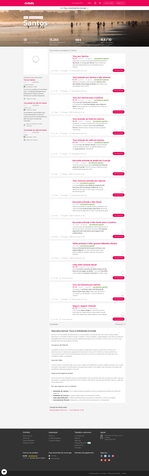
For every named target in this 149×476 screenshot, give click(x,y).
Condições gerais (94, 473)
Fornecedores (79, 436)
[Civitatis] (29, 3)
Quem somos (27, 436)
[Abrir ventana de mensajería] (4, 472)
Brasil (25, 17)
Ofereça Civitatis (28, 443)
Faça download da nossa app (60, 453)
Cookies (123, 473)
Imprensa (26, 438)
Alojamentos (78, 445)
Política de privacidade (113, 473)
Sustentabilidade (28, 440)
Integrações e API (80, 443)
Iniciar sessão (108, 3)
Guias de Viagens (54, 440)
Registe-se (120, 3)
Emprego (77, 447)
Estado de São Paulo (36, 17)
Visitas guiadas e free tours (58, 410)
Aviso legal (103, 473)
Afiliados (77, 438)
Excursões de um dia (77, 410)
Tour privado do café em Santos (35, 103)
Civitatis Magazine (55, 438)
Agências (77, 440)
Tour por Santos (29, 80)
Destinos (52, 436)
